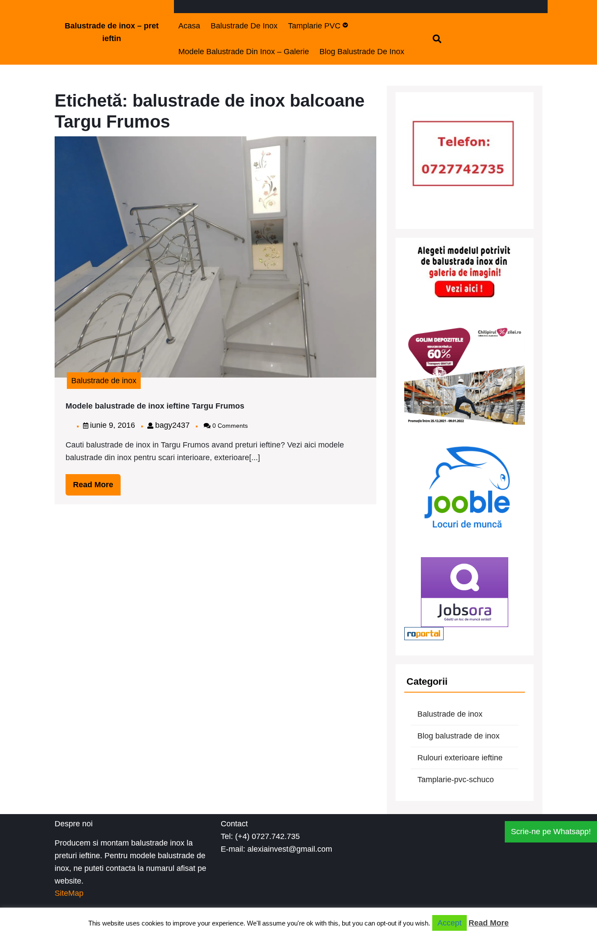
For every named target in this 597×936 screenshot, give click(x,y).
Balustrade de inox (244, 25)
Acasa (189, 25)
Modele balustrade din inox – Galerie (243, 51)
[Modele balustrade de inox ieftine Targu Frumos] (215, 256)
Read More (97, 488)
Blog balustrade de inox (361, 51)
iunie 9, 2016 (112, 425)
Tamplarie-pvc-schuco (455, 779)
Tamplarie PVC (314, 25)
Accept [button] (449, 923)
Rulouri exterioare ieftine (460, 757)
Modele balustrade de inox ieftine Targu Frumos (155, 406)
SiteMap (69, 893)
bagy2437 (172, 425)
